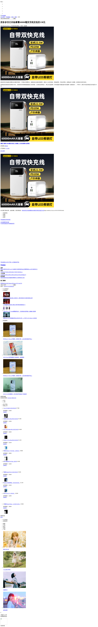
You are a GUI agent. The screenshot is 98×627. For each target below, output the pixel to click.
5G (16, 277)
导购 (16, 17)
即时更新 (8, 219)
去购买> (5, 412)
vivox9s (9, 286)
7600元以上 (20, 272)
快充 (6, 277)
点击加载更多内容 (5, 222)
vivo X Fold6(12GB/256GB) (10, 408)
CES (21, 283)
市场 (12, 17)
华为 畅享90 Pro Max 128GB (10, 461)
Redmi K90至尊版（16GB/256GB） (12, 482)
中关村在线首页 (4, 223)
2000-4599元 (9, 272)
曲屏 (11, 277)
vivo (11, 269)
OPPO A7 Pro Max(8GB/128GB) (11, 440)
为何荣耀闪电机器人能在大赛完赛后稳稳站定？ (14, 304)
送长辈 (8, 277)
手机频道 (8, 17)
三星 (4, 269)
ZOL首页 (3, 17)
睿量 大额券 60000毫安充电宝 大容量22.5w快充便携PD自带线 (15, 143)
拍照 (2, 277)
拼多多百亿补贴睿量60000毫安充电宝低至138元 (33, 210)
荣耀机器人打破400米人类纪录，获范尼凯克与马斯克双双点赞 (18, 298)
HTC (36, 269)
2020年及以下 (23, 274)
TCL (13, 269)
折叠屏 (13, 277)
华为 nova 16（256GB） (9, 493)
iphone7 (12, 286)
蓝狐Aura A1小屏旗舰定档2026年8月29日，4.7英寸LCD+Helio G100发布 (20, 318)
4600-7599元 (14, 272)
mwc (15, 283)
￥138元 (7, 148)
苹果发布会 (3, 283)
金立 (23, 269)
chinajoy (5, 286)
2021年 (18, 274)
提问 (2, 517)
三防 (23, 277)
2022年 (15, 274)
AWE (7, 283)
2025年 (5, 274)
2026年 (2, 274)
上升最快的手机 (15, 262)
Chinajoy (10, 283)
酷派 (15, 269)
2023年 (11, 274)
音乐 (21, 277)
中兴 (17, 269)
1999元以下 (3, 272)
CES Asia (18, 283)
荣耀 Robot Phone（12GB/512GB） (12, 504)
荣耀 (25, 269)
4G (17, 277)
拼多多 (6, 146)
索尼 (34, 269)
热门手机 (9, 262)
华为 (6, 269)
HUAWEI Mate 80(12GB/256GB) (11, 429)
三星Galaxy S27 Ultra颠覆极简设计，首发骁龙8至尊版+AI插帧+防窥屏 (19, 311)
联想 (19, 269)
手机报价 (3, 265)
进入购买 (3, 150)
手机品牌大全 (4, 262)
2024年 (8, 274)
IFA (13, 283)
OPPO (8, 269)
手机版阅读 (3, 219)
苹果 (2, 269)
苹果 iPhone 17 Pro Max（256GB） (12, 450)
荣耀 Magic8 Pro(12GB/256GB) (11, 472)
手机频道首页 (11, 223)
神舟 (21, 269)
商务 (19, 277)
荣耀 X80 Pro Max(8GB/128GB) (11, 418)
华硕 (27, 269)
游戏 (4, 277)
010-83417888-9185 (11, 397)
